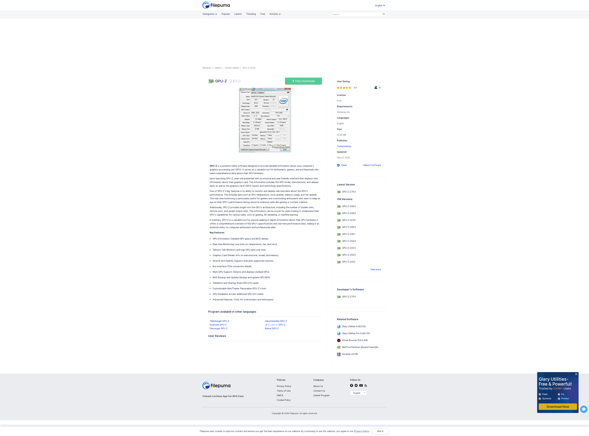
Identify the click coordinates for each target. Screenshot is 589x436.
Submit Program (321, 395)
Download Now (558, 407)
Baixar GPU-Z (272, 328)
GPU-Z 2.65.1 (348, 234)
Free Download (304, 81)
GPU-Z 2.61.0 (348, 261)
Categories (208, 14)
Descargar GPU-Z (218, 328)
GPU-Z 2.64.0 (349, 241)
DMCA (280, 395)
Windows (206, 68)
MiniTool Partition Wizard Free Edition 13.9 (363, 347)
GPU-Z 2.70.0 (349, 191)
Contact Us (319, 390)
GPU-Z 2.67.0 (349, 220)
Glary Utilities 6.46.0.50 (354, 326)
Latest (238, 14)
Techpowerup (344, 146)
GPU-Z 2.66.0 (349, 227)
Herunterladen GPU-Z (276, 321)
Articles (274, 14)
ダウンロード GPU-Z (275, 324)
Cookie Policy (284, 400)
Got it (380, 431)
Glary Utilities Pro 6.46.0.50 (356, 333)
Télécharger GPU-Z (219, 321)
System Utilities (232, 68)
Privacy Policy (284, 386)
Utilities (218, 68)
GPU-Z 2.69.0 (349, 206)
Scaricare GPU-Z (218, 324)
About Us (318, 386)
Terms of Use (284, 390)
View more (375, 269)
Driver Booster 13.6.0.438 (355, 340)
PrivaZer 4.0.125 (350, 354)
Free (262, 14)
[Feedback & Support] (583, 409)
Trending (251, 14)
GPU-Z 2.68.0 (349, 213)
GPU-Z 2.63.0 (349, 248)
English (356, 393)
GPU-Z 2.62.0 (349, 254)
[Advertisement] (294, 42)
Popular (226, 14)
